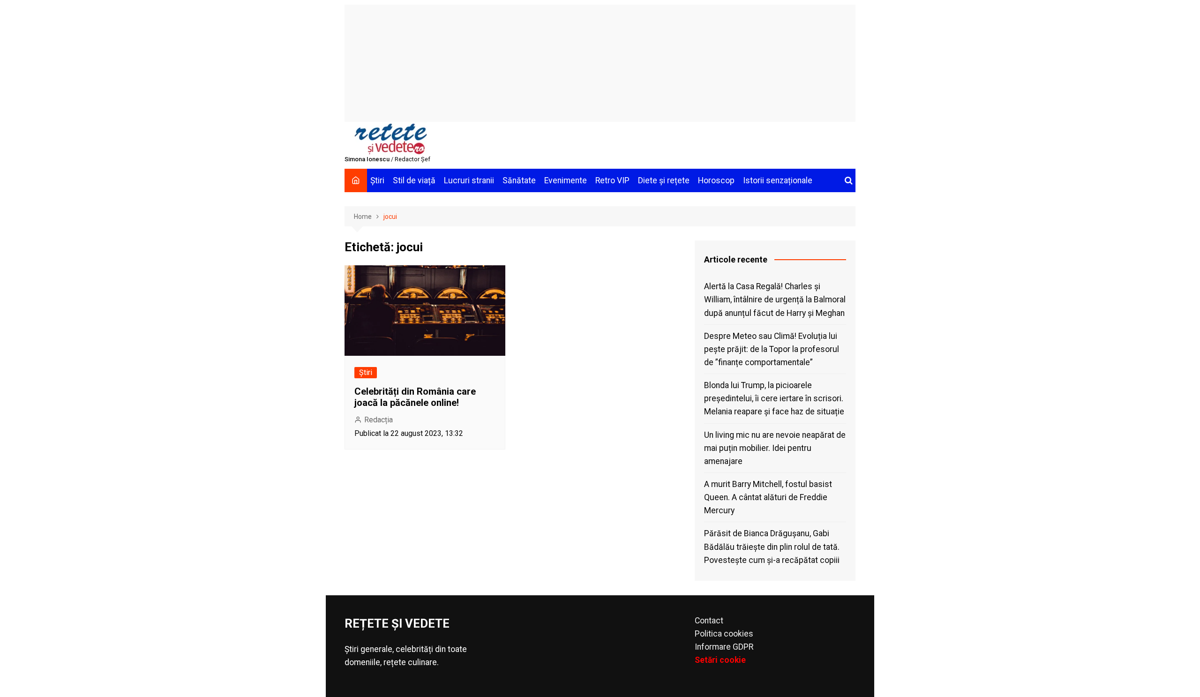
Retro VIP (612, 180)
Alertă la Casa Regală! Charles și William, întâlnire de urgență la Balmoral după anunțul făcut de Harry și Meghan (775, 299)
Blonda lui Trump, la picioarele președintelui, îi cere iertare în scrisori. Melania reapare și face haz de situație (774, 398)
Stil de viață (414, 180)
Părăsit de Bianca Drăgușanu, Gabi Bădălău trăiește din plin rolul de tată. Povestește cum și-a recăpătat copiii (772, 546)
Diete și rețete (664, 180)
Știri (377, 180)
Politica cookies (724, 633)
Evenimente (565, 180)
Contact (709, 620)
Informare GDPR (724, 647)
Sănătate (519, 180)
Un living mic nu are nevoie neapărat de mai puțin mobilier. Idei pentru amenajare (775, 448)
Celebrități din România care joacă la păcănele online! (415, 397)
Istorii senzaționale (777, 180)
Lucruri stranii (469, 180)
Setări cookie (720, 660)
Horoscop (716, 180)
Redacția (378, 419)
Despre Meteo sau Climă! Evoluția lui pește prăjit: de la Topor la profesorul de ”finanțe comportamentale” (771, 349)
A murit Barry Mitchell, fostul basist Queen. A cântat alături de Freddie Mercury (768, 497)
